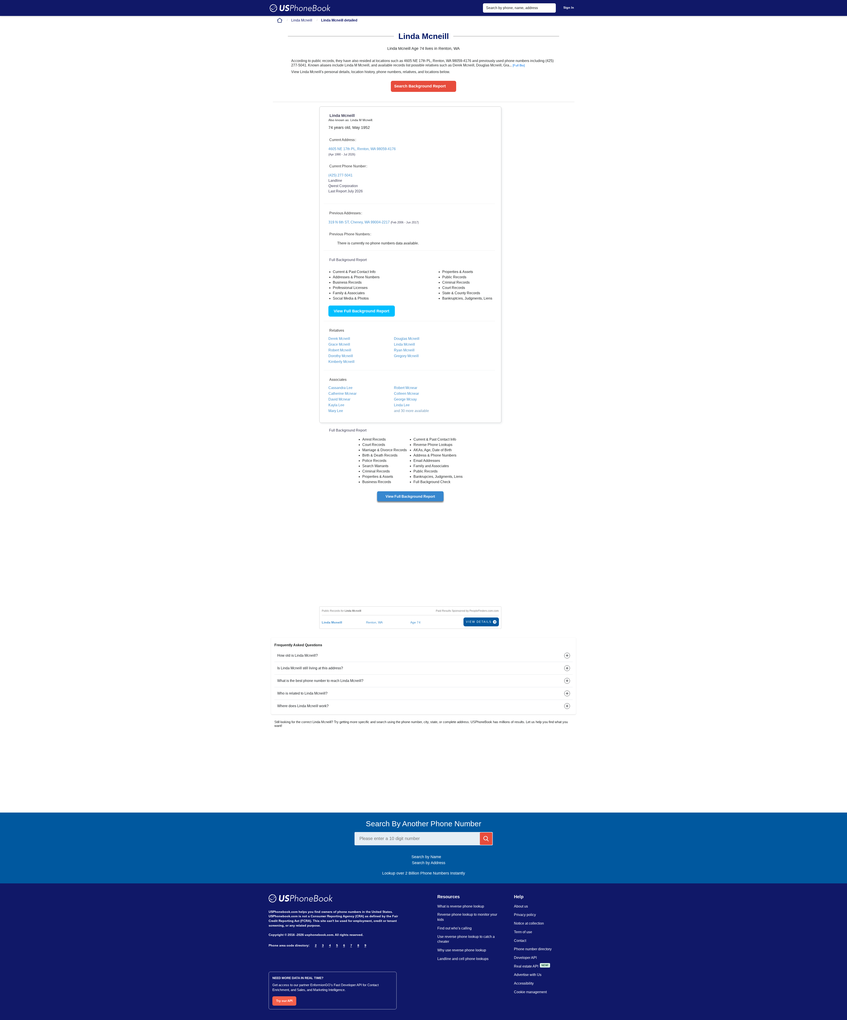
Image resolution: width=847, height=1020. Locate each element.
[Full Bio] (519, 65)
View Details (479, 621)
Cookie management (530, 992)
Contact (520, 941)
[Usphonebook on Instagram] (281, 957)
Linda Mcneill (301, 20)
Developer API (525, 958)
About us (521, 906)
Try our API (284, 1001)
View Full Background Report (361, 311)
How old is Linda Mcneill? (297, 655)
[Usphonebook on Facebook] (271, 957)
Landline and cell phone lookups (462, 959)
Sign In (568, 7)
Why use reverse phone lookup (461, 950)
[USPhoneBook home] (300, 8)
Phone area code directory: (289, 945)
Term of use (523, 932)
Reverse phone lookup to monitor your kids (467, 917)
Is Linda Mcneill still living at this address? (310, 668)
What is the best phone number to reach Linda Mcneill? (320, 681)
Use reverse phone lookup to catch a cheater (466, 939)
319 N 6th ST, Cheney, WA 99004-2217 (373, 222)
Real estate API (526, 966)
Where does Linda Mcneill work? (303, 706)
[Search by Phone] (486, 838)
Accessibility (524, 983)
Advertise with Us (527, 975)
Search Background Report (420, 86)
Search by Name (428, 857)
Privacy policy (525, 915)
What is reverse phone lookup (460, 906)
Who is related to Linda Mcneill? (302, 693)
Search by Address (428, 863)
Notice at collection (529, 923)
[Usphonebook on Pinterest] (290, 957)
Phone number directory (533, 949)
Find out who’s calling (454, 928)
